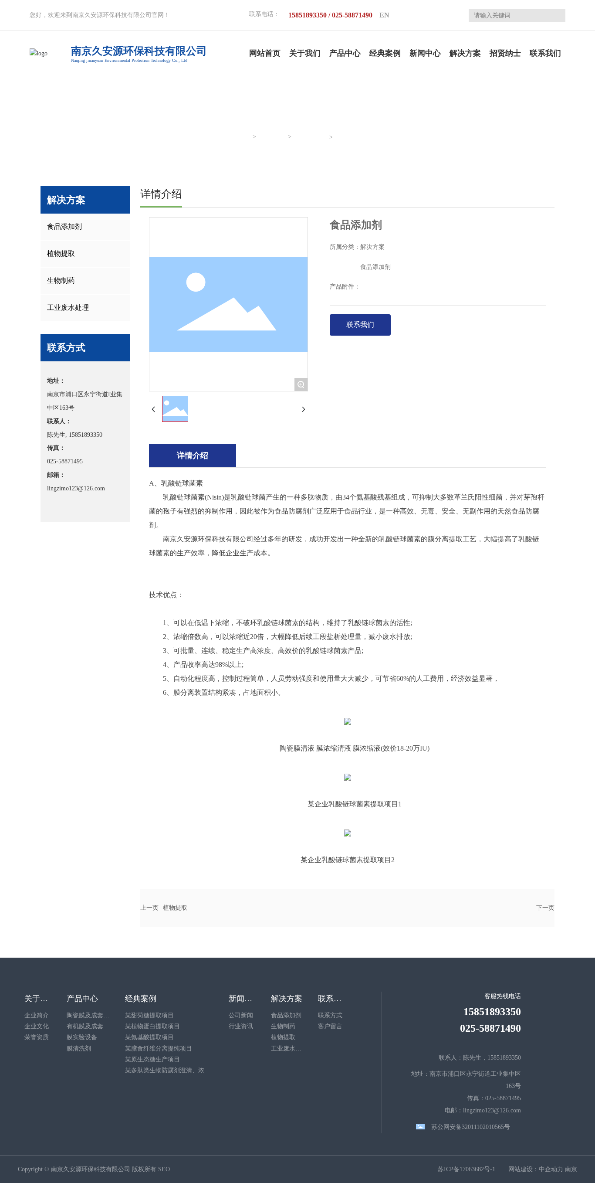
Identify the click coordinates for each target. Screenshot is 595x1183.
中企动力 (551, 1169)
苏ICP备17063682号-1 (466, 1169)
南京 (571, 1169)
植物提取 (175, 907)
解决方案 (272, 137)
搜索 (555, 15)
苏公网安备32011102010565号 (470, 1127)
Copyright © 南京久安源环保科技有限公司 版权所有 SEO (94, 1169)
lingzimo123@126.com (76, 488)
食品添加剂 (311, 137)
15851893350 (85, 435)
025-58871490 (490, 1028)
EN (384, 15)
